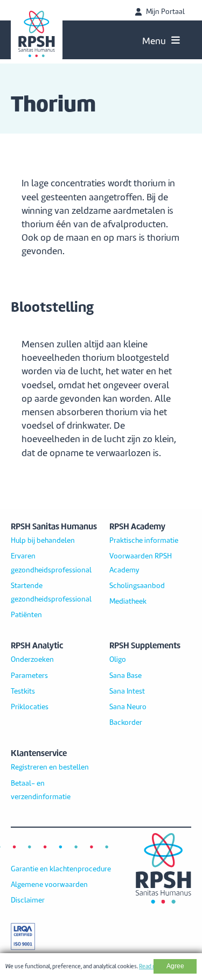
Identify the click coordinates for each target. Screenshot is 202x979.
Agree (175, 966)
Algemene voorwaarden (49, 885)
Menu (154, 41)
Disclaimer (28, 900)
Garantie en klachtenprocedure (61, 869)
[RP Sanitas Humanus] (36, 34)
